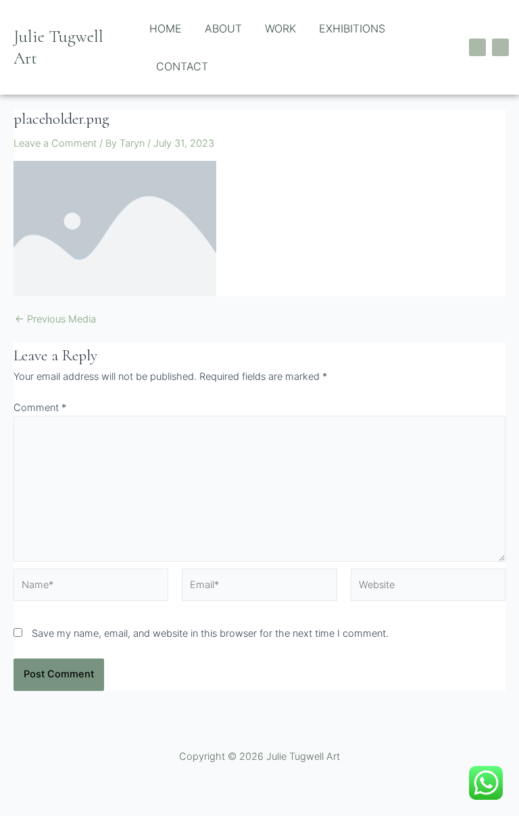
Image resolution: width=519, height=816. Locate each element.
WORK (280, 28)
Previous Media (55, 319)
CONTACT (182, 66)
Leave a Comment (55, 143)
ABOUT (223, 28)
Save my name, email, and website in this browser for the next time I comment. (210, 633)
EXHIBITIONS (352, 28)
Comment (40, 408)
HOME (165, 28)
